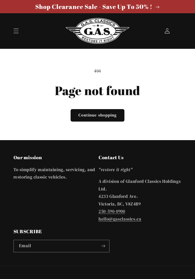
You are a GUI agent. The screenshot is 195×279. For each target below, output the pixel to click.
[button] (16, 31)
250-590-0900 (112, 211)
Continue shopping (97, 115)
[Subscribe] (103, 246)
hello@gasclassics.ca (120, 219)
